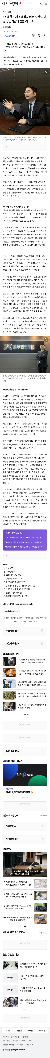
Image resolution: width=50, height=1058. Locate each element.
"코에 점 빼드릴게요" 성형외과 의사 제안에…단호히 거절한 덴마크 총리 (25, 542)
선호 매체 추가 (11, 36)
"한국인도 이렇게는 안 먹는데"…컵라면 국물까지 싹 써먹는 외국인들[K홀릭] (32, 672)
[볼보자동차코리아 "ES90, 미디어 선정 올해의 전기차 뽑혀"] (40, 911)
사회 (4, 12)
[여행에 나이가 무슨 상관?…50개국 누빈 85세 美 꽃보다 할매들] (10, 970)
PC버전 (30, 1030)
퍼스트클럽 (6, 1040)
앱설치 (19, 1030)
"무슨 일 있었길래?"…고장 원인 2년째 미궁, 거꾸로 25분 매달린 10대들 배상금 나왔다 (32, 683)
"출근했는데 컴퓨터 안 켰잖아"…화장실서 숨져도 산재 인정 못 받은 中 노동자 (25, 547)
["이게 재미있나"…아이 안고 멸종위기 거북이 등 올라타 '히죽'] (40, 923)
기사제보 (23, 1040)
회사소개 (5, 1036)
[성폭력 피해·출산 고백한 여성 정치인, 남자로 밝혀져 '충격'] (10, 1006)
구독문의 (15, 1040)
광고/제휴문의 (15, 1036)
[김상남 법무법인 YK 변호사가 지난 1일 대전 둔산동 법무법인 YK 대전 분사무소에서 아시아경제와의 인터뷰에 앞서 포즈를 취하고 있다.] (25, 354)
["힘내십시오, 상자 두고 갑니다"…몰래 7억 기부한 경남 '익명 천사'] (40, 899)
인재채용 (26, 1036)
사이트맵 (42, 1030)
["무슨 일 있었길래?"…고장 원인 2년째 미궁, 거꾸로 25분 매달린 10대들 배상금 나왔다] (9, 688)
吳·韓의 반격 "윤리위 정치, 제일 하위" (32, 989)
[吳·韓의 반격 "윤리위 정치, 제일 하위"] (10, 994)
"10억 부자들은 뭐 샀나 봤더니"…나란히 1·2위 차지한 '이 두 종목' (25, 537)
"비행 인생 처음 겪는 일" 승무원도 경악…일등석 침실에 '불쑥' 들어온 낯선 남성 (32, 661)
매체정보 (28, 1044)
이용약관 (20, 1044)
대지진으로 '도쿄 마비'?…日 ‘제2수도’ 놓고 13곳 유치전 (33, 977)
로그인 (8, 1030)
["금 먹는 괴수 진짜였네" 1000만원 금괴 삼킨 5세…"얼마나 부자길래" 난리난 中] (9, 699)
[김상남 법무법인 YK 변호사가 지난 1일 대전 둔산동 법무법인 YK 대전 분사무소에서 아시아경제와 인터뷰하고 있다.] (25, 101)
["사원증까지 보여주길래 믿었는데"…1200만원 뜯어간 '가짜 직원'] (40, 888)
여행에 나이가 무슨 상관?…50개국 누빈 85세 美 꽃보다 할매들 (33, 965)
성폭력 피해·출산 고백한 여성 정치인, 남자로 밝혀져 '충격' (33, 1001)
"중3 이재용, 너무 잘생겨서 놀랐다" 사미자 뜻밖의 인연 (32, 706)
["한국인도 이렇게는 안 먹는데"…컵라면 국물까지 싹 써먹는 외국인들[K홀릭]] (9, 676)
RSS (30, 1040)
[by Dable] (43, 933)
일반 (9, 12)
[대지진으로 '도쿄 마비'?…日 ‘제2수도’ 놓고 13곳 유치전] (10, 982)
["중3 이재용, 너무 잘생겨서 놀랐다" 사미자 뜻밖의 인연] (9, 710)
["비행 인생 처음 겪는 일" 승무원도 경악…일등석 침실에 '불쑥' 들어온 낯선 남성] (9, 665)
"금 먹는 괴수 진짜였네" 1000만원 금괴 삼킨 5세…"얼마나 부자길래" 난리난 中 (32, 694)
